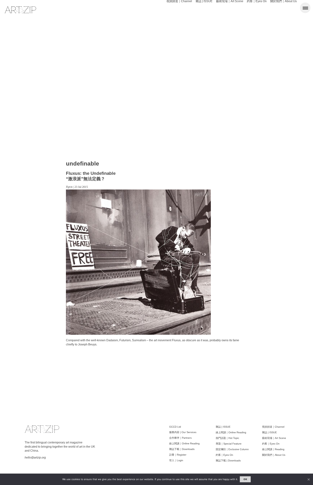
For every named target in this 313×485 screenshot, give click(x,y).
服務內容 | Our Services (182, 432)
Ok (245, 479)
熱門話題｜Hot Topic (227, 438)
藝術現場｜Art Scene (274, 438)
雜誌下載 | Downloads (228, 460)
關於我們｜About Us (273, 454)
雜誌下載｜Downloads (182, 449)
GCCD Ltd (175, 426)
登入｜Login (176, 460)
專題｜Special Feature (228, 443)
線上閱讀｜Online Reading (184, 443)
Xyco (69, 186)
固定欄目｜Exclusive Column (232, 449)
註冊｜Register (177, 454)
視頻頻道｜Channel (273, 426)
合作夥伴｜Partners (180, 437)
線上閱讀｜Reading (273, 449)
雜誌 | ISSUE (223, 426)
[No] (308, 479)
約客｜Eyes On (224, 454)
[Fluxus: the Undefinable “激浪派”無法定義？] (138, 333)
